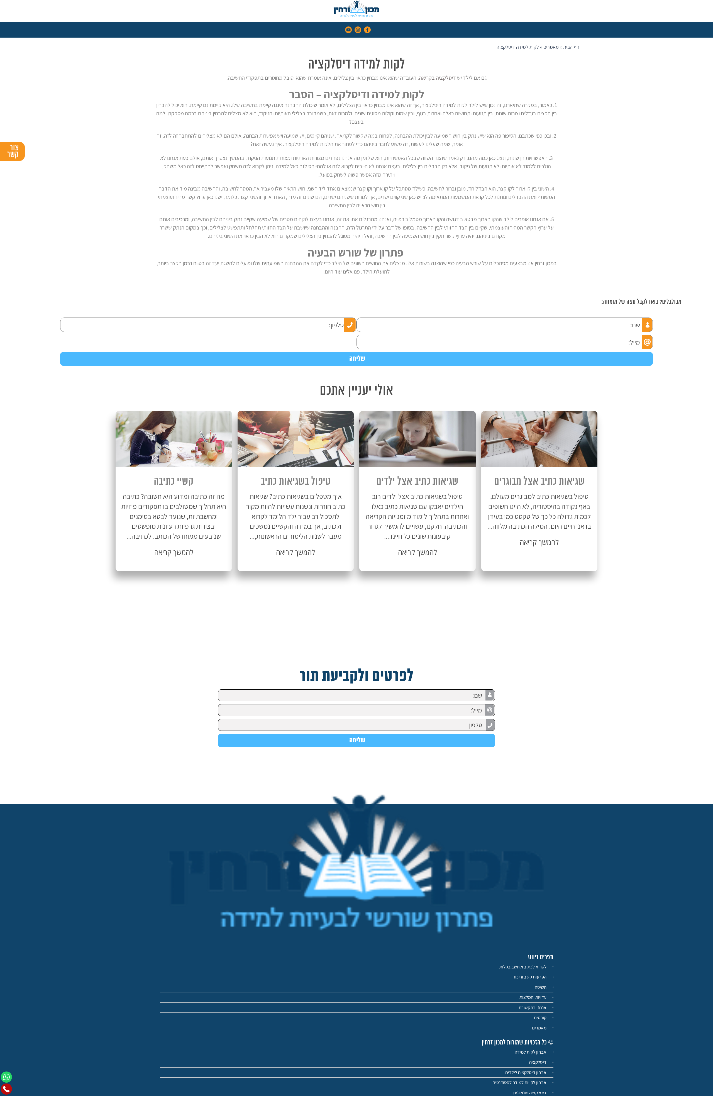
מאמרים (551, 47)
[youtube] (348, 29)
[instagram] (358, 29)
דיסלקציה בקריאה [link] (437, 77)
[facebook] (367, 29)
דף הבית (571, 47)
